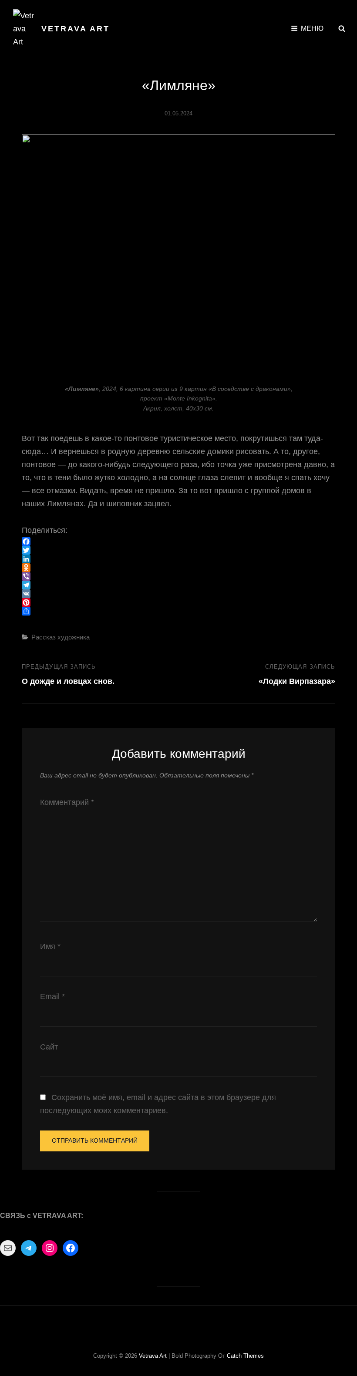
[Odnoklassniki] (178, 567)
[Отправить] (178, 611)
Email (52, 996)
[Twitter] (178, 550)
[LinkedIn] (178, 559)
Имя (50, 946)
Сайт (49, 1047)
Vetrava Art (75, 28)
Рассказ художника (60, 637)
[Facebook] (178, 541)
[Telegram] (178, 585)
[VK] (178, 593)
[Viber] (178, 576)
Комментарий (67, 802)
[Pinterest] (178, 602)
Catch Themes (245, 1355)
